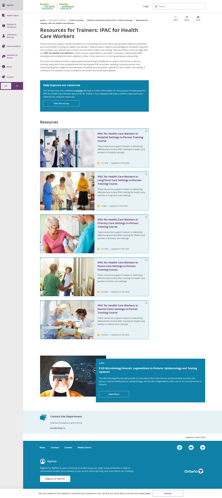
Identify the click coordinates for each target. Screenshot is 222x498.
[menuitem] (11, 5)
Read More (114, 394)
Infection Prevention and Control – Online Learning (109, 20)
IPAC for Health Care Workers (59, 53)
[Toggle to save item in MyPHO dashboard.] (146, 131)
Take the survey (61, 103)
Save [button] (175, 20)
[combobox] (179, 6)
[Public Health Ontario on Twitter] (202, 447)
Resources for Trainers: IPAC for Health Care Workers (89, 33)
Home (42, 20)
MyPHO (52, 461)
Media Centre (84, 447)
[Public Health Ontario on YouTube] (191, 447)
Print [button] (198, 20)
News (42, 447)
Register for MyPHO (55, 478)
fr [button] (17, 85)
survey (79, 90)
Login (146, 6)
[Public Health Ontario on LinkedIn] (179, 447)
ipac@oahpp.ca (57, 428)
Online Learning (76, 20)
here (148, 493)
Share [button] (186, 20)
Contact (55, 447)
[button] (156, 6)
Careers (68, 447)
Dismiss (168, 493)
